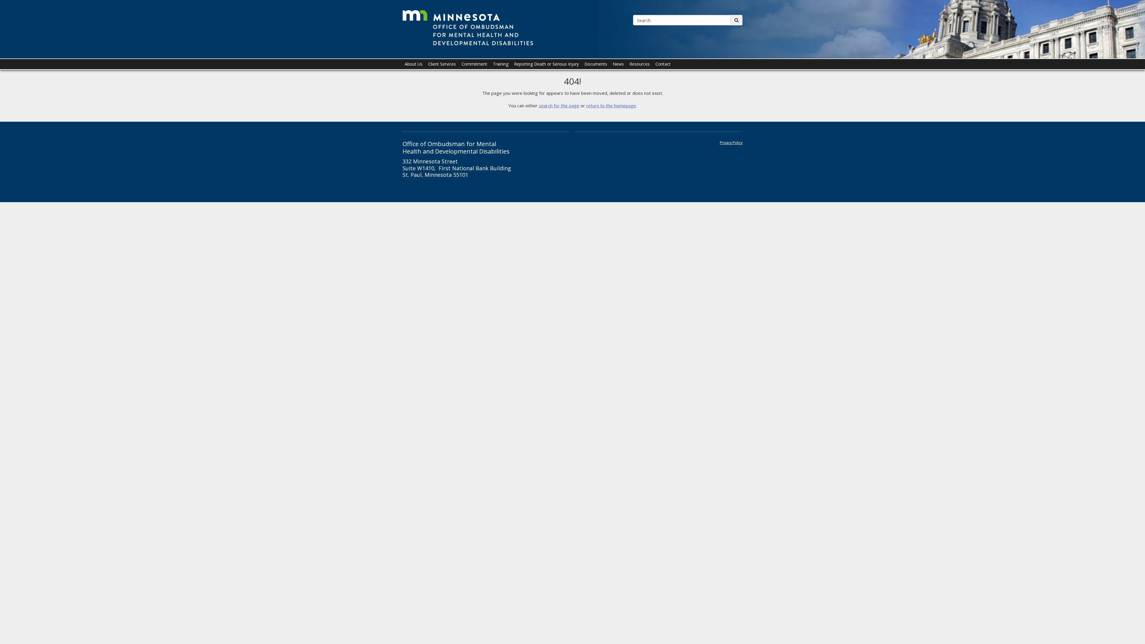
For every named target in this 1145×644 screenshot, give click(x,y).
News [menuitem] (618, 64)
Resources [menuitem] (639, 64)
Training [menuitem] (500, 64)
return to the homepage (611, 106)
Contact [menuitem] (663, 64)
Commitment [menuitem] (474, 64)
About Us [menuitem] (414, 64)
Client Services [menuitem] (442, 64)
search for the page (559, 106)
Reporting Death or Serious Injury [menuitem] (546, 64)
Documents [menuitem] (595, 64)
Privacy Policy (731, 142)
